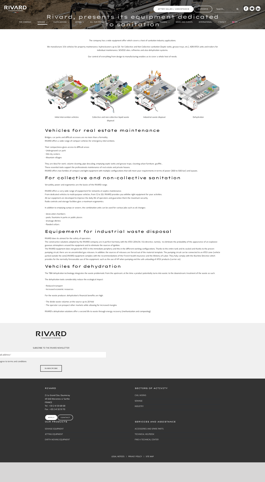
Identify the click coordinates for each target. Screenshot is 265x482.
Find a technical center (147, 439)
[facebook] (246, 8)
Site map (150, 456)
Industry (139, 406)
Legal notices (117, 456)
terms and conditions (17, 361)
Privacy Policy (135, 456)
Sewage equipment (54, 429)
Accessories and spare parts (149, 429)
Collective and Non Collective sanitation (142, 46)
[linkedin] (258, 8)
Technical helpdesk (144, 434)
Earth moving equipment (57, 439)
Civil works (140, 395)
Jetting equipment (54, 434)
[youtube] (252, 8)
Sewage (138, 401)
